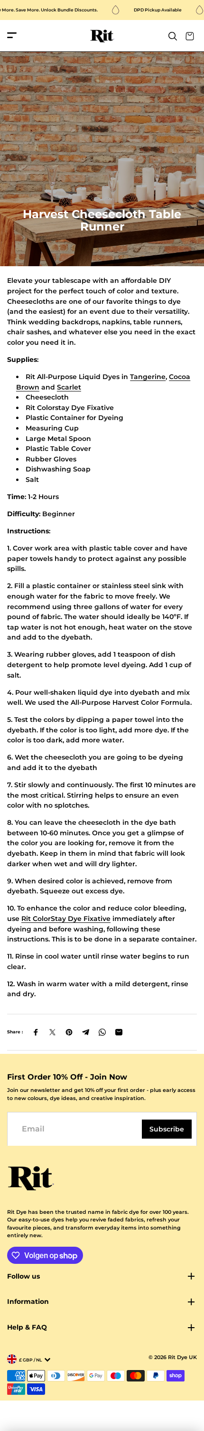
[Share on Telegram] (85, 1032)
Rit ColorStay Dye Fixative (66, 918)
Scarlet (69, 387)
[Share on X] (52, 1032)
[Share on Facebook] (36, 1032)
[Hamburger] (12, 35)
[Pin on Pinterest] (69, 1032)
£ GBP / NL (30, 1359)
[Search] (173, 36)
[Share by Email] (119, 1032)
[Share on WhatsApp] (102, 1032)
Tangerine (148, 376)
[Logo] (102, 36)
